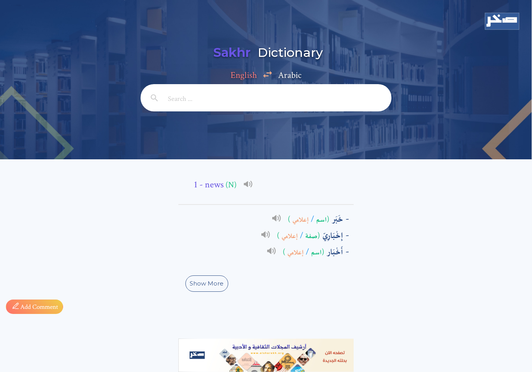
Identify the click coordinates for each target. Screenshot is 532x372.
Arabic (289, 75)
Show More (207, 283)
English (244, 75)
